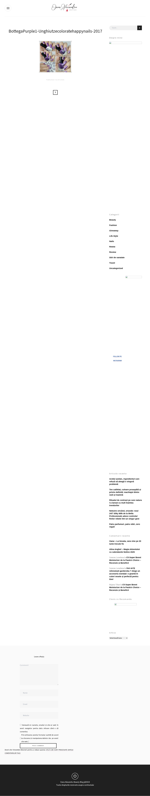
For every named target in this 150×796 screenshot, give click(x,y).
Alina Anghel (115, 549)
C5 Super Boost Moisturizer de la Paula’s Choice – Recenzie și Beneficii (125, 560)
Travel (112, 263)
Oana (111, 541)
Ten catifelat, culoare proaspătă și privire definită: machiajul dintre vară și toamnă (125, 492)
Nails (111, 241)
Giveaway (113, 231)
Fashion (113, 225)
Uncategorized (116, 268)
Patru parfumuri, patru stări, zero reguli (124, 525)
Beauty (112, 220)
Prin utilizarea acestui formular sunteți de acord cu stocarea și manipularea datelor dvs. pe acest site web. (39, 738)
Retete (112, 247)
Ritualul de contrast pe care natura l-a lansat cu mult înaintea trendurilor (125, 503)
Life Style (113, 236)
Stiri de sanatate (117, 257)
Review (112, 252)
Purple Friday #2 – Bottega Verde (55, 92)
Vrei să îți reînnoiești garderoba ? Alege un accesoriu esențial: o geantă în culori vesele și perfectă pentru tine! (124, 573)
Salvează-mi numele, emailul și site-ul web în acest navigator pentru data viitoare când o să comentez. (39, 728)
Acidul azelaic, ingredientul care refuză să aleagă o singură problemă (124, 481)
